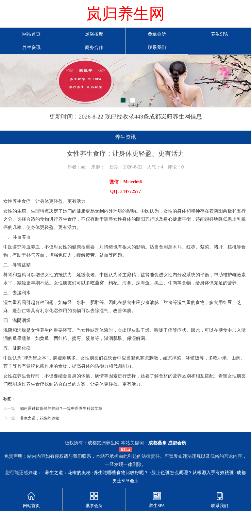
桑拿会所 (157, 34)
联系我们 (157, 47)
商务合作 (94, 47)
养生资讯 (31, 47)
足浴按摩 (94, 34)
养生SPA (219, 34)
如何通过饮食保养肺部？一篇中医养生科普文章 (61, 408)
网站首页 (31, 34)
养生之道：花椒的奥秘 (39, 418)
